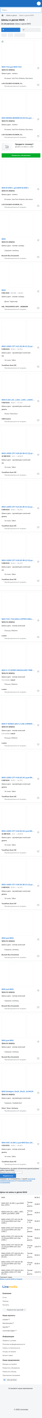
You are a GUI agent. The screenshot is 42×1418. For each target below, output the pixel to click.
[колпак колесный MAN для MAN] (21, 1026)
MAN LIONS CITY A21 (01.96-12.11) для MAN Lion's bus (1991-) (12, 1221)
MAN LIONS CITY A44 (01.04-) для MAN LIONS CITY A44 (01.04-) (12, 1255)
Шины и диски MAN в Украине (11, 1279)
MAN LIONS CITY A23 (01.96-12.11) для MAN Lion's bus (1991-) (12, 1229)
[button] (39, 3)
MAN (4, 239)
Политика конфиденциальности (14, 1344)
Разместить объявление (21, 155)
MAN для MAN (8, 938)
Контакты (6, 1305)
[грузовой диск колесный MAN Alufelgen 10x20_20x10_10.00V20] (21, 1077)
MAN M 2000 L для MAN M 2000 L (15, 188)
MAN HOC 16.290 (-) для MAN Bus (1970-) (18, 1143)
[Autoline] (2, 15)
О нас (5, 1297)
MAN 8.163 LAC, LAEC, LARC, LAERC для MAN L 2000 (12, 1212)
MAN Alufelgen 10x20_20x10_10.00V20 (17, 1091)
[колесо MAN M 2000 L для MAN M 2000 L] (21, 173)
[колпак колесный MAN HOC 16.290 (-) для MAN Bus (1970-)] (21, 1128)
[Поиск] (39, 10)
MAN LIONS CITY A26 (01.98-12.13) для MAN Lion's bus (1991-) (12, 1238)
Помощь (6, 1301)
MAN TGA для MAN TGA (12, 67)
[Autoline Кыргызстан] (14, 3)
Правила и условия (9, 1340)
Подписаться (8, 1176)
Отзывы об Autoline (9, 1351)
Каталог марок (8, 1355)
